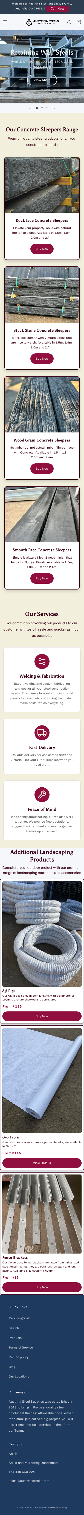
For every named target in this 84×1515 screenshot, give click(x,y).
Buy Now (42, 248)
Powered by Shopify (57, 1508)
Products (15, 1337)
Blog (12, 1366)
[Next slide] (54, 108)
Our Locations (19, 1376)
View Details (42, 1163)
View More (42, 80)
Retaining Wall (19, 1318)
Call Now (57, 8)
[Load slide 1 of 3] (36, 108)
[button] (5, 22)
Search (14, 1328)
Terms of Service (21, 1347)
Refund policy (19, 1357)
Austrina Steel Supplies (36, 1508)
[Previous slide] (29, 108)
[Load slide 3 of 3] (47, 108)
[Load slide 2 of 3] (42, 108)
